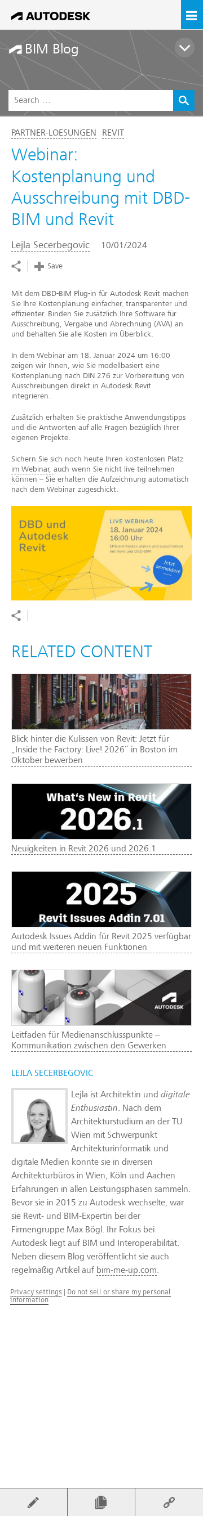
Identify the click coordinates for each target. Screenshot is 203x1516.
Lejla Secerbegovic (50, 245)
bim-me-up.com (126, 1270)
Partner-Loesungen (53, 133)
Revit (113, 133)
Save (55, 266)
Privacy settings (36, 1292)
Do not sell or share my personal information (90, 1295)
